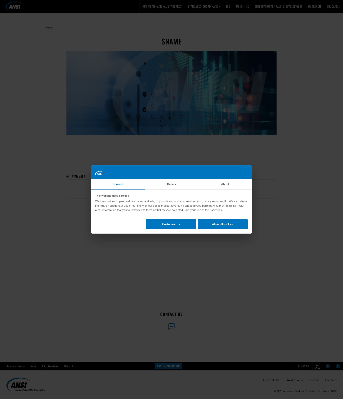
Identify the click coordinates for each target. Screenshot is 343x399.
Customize (169, 224)
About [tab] (225, 184)
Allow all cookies (222, 224)
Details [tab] (171, 184)
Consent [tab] (118, 184)
